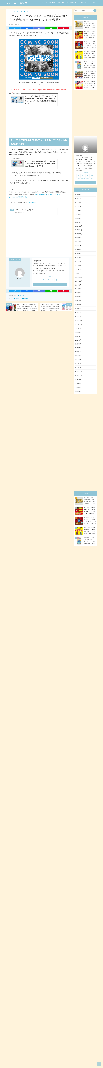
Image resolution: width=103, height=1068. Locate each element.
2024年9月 (78, 285)
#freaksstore (44, 194)
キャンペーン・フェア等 (88, 3)
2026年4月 (78, 210)
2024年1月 (78, 316)
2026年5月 (78, 206)
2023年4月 (78, 352)
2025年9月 (78, 238)
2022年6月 (78, 391)
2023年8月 (78, 336)
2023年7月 (78, 340)
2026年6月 (78, 202)
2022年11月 (78, 371)
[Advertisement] (39, 120)
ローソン (27, 11)
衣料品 (26, 298)
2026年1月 (78, 222)
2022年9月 (78, 379)
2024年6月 (78, 297)
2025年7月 (78, 245)
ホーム (13, 11)
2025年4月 (78, 257)
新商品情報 (52, 3)
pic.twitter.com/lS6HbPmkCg (18, 197)
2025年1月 (78, 269)
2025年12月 (78, 226)
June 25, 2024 (32, 202)
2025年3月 (78, 261)
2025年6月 (78, 249)
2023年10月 (78, 328)
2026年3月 (78, 214)
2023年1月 (78, 363)
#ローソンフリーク (54, 194)
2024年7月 (78, 293)
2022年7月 (78, 387)
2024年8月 (78, 289)
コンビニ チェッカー (17, 2)
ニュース (44, 3)
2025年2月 (78, 265)
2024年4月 (78, 304)
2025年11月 (78, 230)
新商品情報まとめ (63, 3)
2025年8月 (78, 242)
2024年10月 (78, 281)
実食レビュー (74, 3)
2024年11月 (78, 277)
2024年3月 (78, 308)
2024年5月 (78, 301)
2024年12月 (78, 273)
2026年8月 (78, 194)
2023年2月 (78, 360)
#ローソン (37, 194)
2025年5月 (78, 253)
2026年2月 (78, 218)
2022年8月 (78, 383)
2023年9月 (78, 332)
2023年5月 (78, 348)
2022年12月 (78, 367)
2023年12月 (78, 320)
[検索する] (94, 10)
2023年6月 (78, 344)
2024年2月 (78, 312)
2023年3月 (78, 356)
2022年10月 (78, 375)
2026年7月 (78, 198)
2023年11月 (78, 324)
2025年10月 (78, 234)
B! (39, 28)
